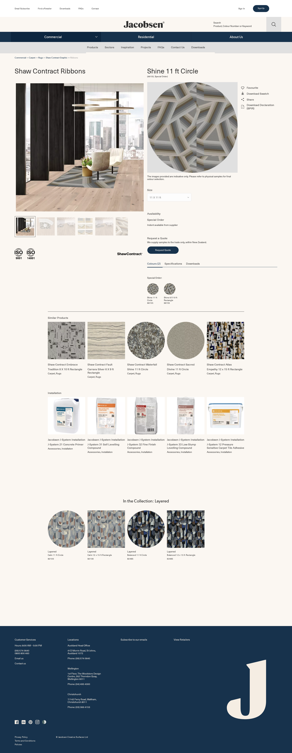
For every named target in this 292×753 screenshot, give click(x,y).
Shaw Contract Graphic (56, 57)
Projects (146, 47)
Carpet (32, 57)
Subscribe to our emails (134, 639)
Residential (146, 37)
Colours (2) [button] (154, 263)
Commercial (53, 37)
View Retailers (182, 639)
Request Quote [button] (163, 250)
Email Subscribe (22, 8)
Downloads (65, 8)
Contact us (20, 663)
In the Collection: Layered (146, 500)
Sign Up (261, 8)
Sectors (109, 47)
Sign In (241, 8)
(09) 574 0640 (22, 650)
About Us (236, 37)
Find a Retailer (45, 8)
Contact (95, 8)
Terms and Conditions (25, 740)
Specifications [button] (173, 263)
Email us (19, 658)
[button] (258, 93)
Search (217, 22)
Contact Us (178, 47)
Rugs (40, 57)
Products (92, 47)
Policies (18, 744)
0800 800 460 (22, 653)
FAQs (80, 8)
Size (149, 189)
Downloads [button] (193, 263)
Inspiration (127, 47)
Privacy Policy (21, 737)
